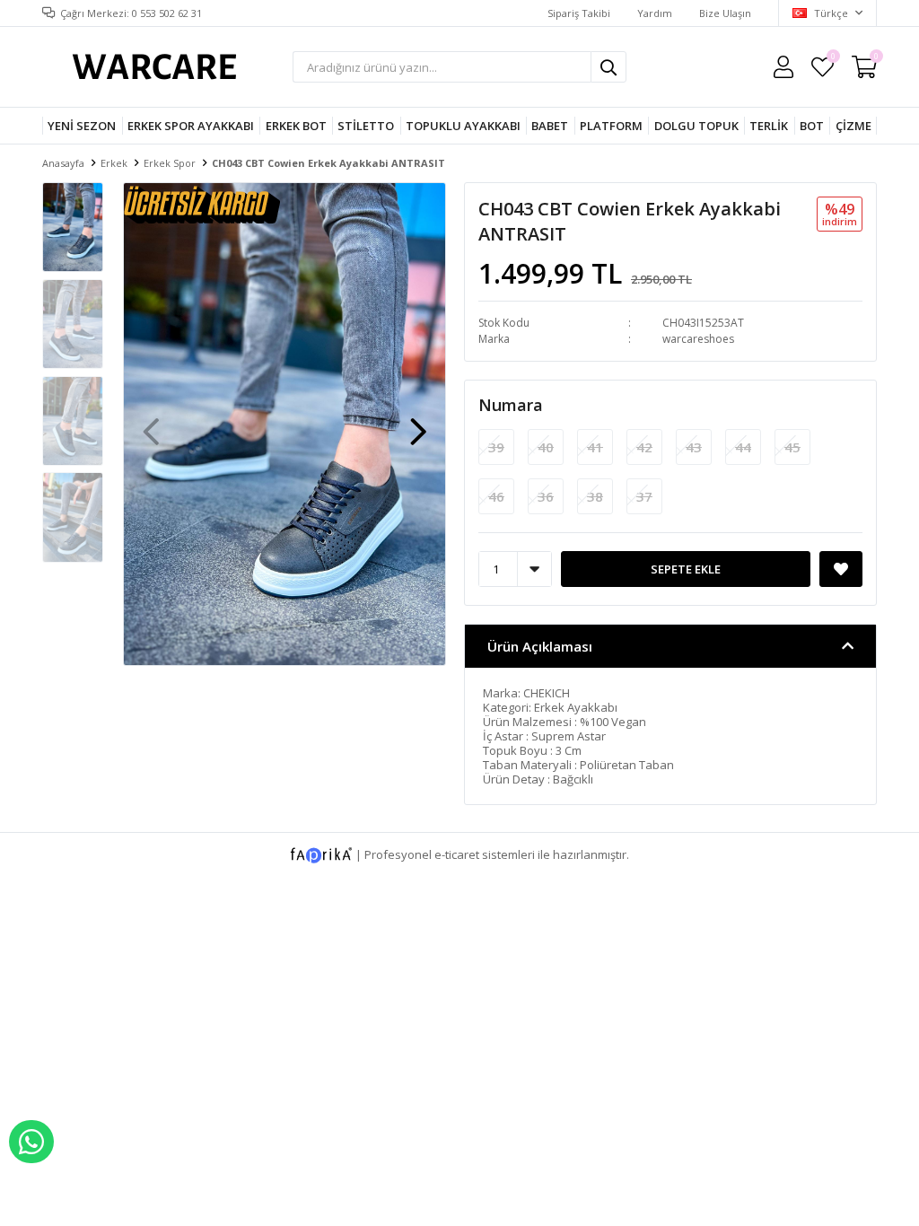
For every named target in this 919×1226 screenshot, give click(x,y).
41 (595, 447)
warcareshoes (698, 338)
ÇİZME (853, 126)
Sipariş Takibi (578, 13)
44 (743, 447)
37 (644, 496)
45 (792, 447)
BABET (549, 126)
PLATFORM (611, 126)
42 (644, 447)
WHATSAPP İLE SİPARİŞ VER (31, 1141)
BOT (812, 126)
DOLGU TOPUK (696, 126)
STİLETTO (365, 126)
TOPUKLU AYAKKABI (463, 126)
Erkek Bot (296, 126)
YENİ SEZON (82, 126)
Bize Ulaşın (725, 13)
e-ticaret (456, 853)
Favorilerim (832, 59)
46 (496, 496)
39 (496, 447)
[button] (418, 423)
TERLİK (768, 126)
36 (546, 496)
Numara (510, 405)
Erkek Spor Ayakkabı (190, 126)
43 (694, 447)
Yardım (654, 13)
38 (595, 496)
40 (546, 447)
